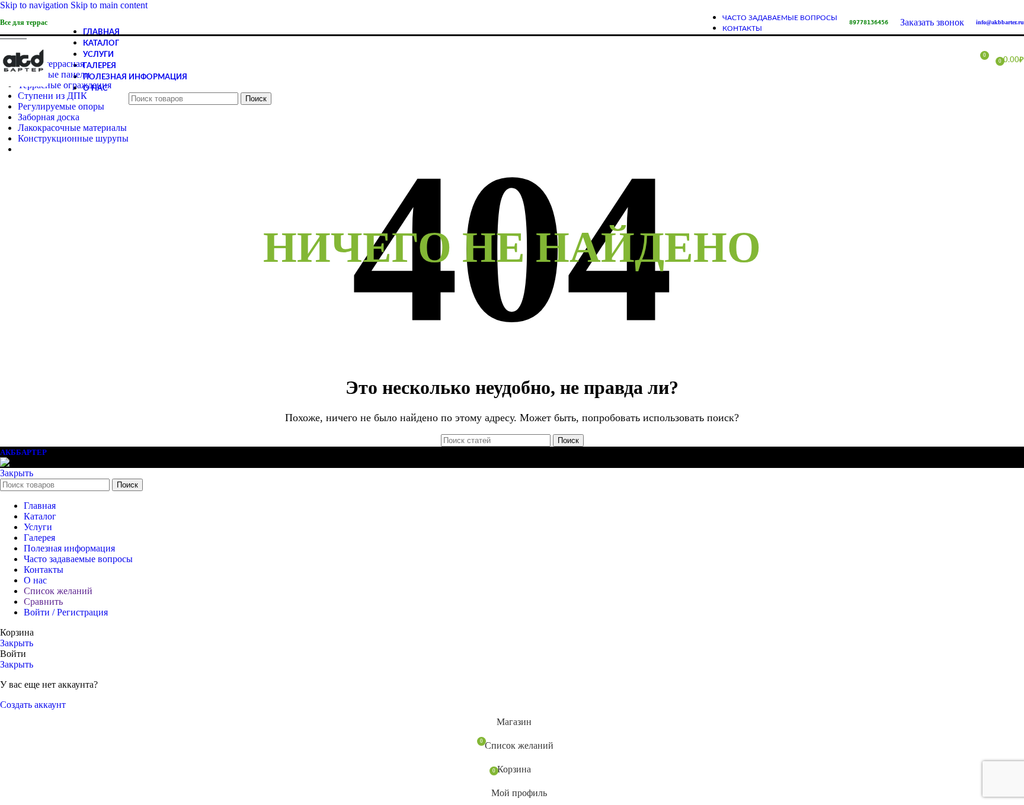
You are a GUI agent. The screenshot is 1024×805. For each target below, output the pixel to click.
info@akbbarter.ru (1000, 22)
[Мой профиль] (957, 60)
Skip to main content (109, 5)
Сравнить (43, 601)
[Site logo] (23, 86)
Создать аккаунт (33, 705)
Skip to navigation (35, 5)
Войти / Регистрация (66, 612)
